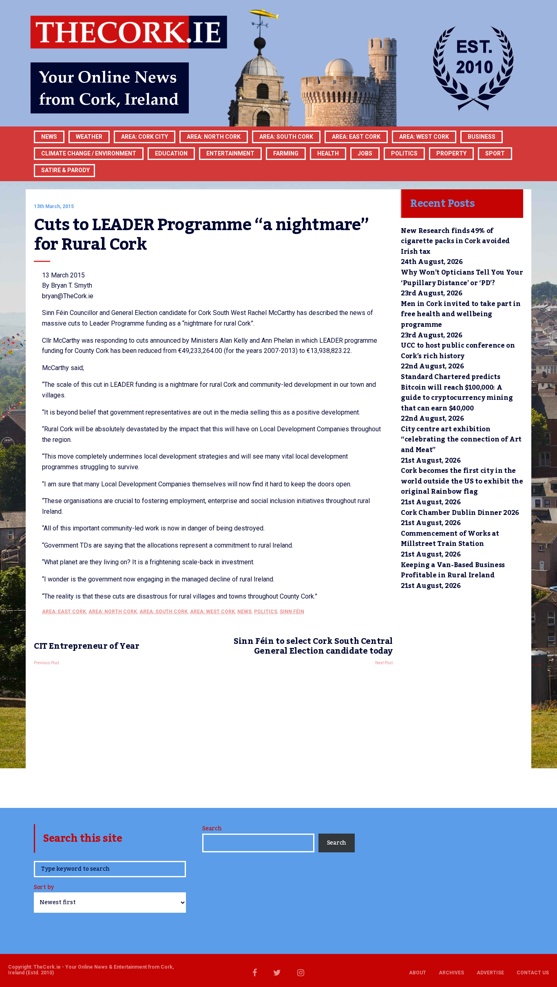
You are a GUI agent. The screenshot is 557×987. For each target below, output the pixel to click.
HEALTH (328, 153)
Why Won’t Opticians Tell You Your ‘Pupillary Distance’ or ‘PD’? (462, 278)
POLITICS (404, 153)
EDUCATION (171, 153)
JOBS (365, 153)
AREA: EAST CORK (356, 136)
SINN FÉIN (292, 611)
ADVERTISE (490, 973)
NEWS (244, 611)
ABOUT (417, 973)
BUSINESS (481, 136)
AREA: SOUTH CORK (163, 611)
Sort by (44, 888)
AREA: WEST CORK (424, 136)
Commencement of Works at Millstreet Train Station (450, 539)
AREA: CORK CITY (144, 136)
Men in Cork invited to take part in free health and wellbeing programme (461, 314)
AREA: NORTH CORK (112, 611)
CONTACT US (533, 973)
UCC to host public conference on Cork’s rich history (458, 351)
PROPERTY (451, 153)
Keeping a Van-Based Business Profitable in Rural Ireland (453, 570)
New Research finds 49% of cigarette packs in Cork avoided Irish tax (455, 241)
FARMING (285, 153)
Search (211, 828)
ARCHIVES (451, 973)
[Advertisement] (213, 734)
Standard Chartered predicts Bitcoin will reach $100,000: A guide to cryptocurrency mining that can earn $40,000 (457, 392)
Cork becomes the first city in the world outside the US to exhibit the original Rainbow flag (462, 481)
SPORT (495, 153)
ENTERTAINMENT (230, 153)
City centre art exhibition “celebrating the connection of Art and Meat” (461, 440)
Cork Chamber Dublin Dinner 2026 (460, 512)
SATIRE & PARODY (65, 170)
